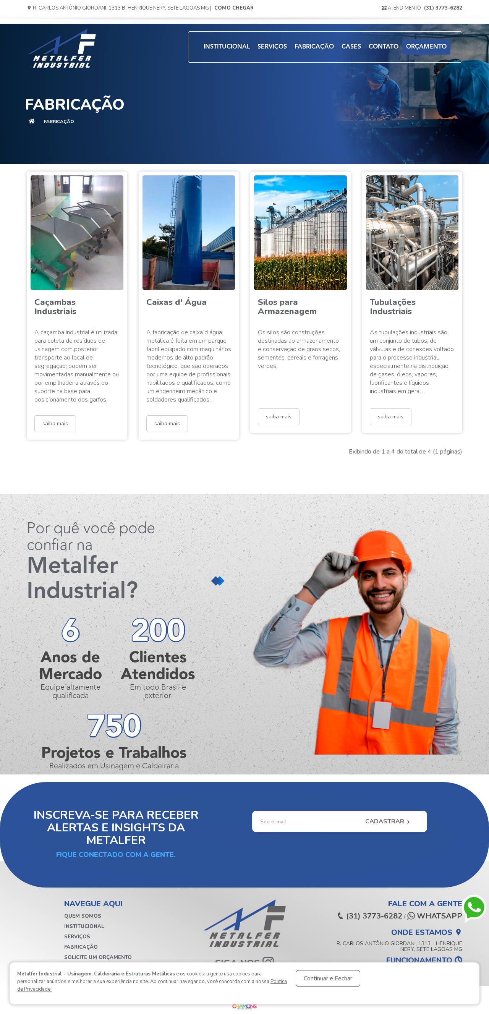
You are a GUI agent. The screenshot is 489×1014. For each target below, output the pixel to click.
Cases (351, 47)
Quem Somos (82, 916)
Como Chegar (234, 8)
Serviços (272, 47)
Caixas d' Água (176, 302)
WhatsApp (438, 916)
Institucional (227, 47)
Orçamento (426, 47)
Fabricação (314, 47)
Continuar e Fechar (328, 978)
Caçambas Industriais (55, 306)
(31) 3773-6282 (443, 8)
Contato (383, 47)
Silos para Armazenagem (287, 306)
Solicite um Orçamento (98, 957)
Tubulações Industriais (393, 306)
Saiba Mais (55, 423)
